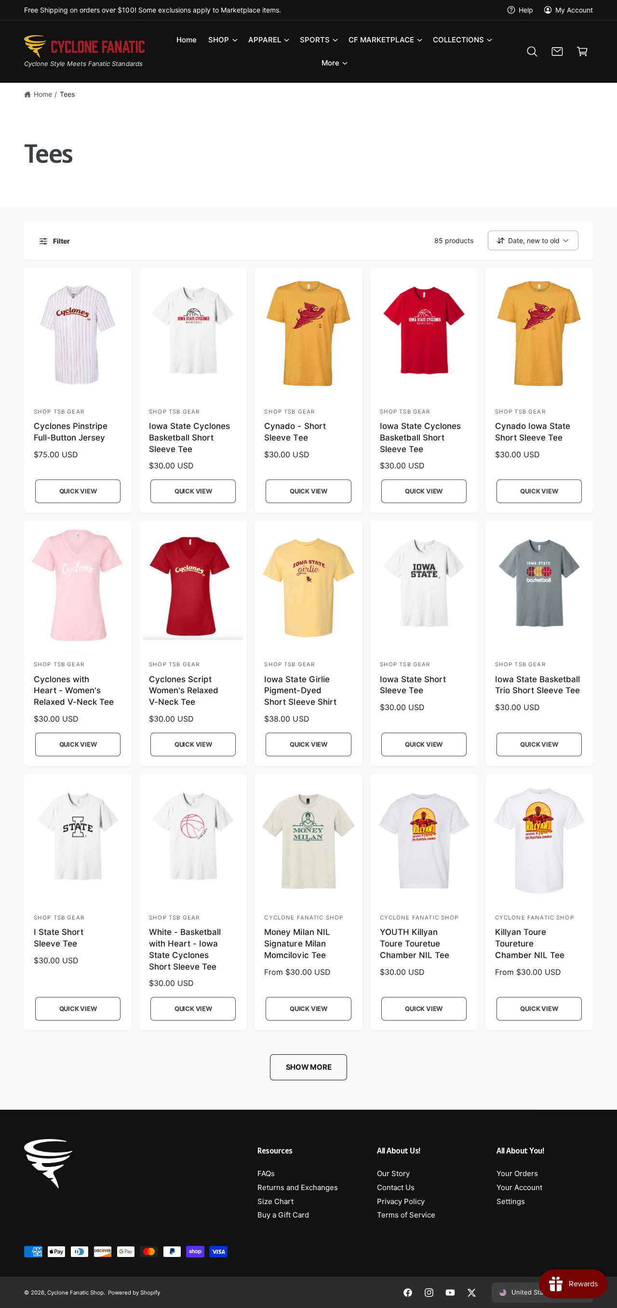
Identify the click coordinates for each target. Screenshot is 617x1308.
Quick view (78, 491)
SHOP (218, 39)
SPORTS (315, 39)
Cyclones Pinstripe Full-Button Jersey (70, 431)
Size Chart (275, 1201)
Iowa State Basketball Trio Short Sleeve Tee (537, 685)
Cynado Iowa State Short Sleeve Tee (532, 431)
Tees (67, 94)
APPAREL (264, 39)
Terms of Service (406, 1214)
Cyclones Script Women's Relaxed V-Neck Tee (183, 690)
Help (526, 10)
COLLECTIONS (458, 39)
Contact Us (396, 1187)
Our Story (393, 1173)
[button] (222, 40)
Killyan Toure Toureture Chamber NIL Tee (529, 943)
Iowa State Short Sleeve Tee (413, 685)
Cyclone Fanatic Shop (75, 1292)
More (330, 62)
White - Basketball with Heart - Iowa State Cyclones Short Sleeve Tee (185, 949)
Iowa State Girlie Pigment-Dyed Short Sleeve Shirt (300, 690)
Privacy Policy (401, 1201)
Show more (309, 1067)
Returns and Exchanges (297, 1187)
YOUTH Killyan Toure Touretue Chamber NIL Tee (414, 943)
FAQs (266, 1173)
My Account (574, 10)
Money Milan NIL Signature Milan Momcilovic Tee (297, 943)
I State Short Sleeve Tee (58, 937)
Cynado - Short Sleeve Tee (294, 431)
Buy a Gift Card (283, 1214)
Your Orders (517, 1173)
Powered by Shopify (134, 1292)
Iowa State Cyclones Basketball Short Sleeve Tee (189, 437)
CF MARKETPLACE (381, 39)
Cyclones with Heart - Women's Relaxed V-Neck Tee (74, 690)
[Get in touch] (557, 51)
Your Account (519, 1187)
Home (43, 94)
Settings (510, 1201)
